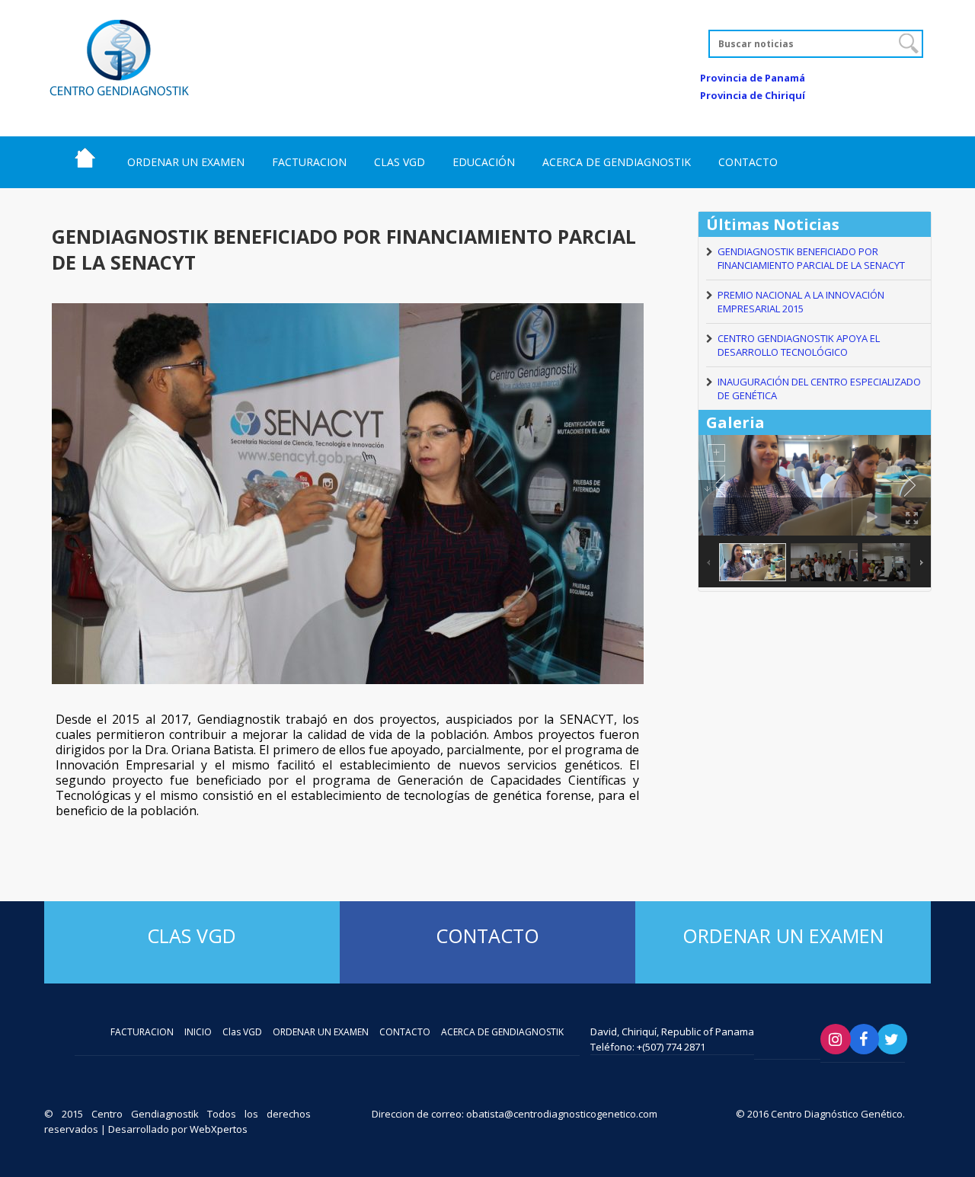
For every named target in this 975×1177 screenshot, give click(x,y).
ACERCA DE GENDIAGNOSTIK (616, 162)
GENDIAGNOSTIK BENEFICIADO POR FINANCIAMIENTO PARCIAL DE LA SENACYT (811, 258)
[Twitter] (892, 1039)
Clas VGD (191, 935)
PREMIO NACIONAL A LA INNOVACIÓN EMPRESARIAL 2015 (801, 301)
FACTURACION (309, 162)
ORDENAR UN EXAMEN (186, 162)
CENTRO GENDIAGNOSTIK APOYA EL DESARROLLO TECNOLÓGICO (799, 345)
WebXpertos (219, 1129)
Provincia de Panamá (752, 78)
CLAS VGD (399, 162)
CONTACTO (748, 162)
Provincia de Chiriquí (752, 95)
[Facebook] (864, 1039)
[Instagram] (835, 1039)
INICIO (85, 158)
